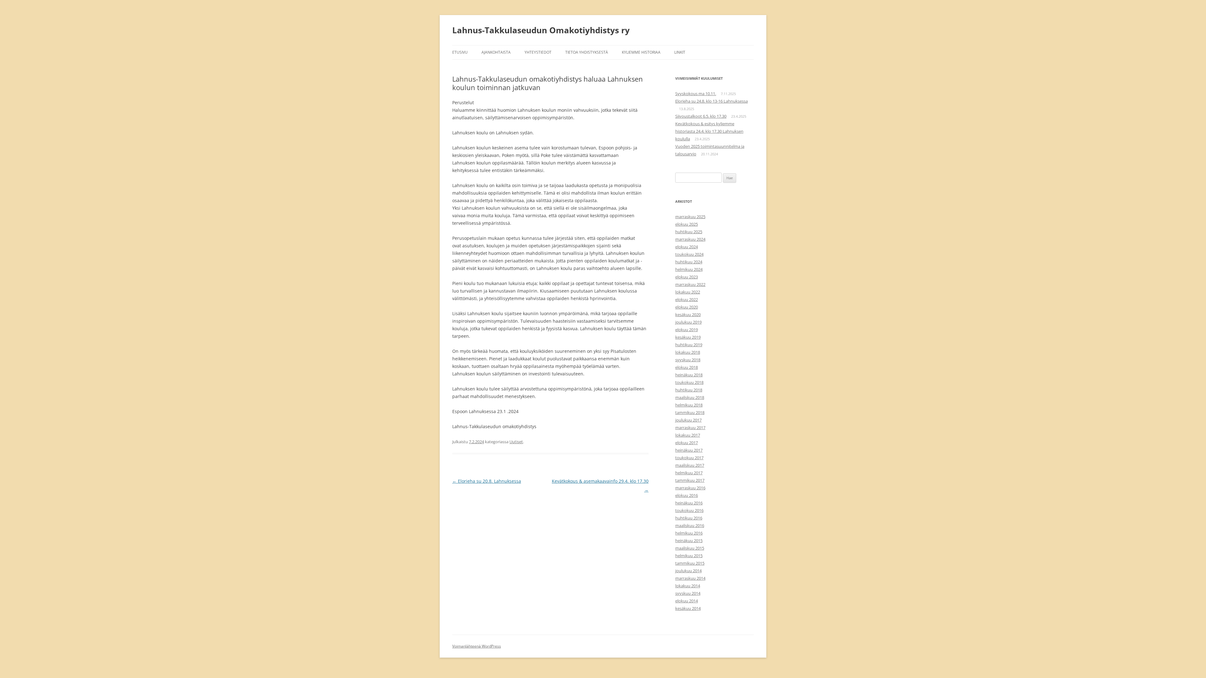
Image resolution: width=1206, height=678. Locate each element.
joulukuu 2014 (688, 570)
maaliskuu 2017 (689, 465)
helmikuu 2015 (689, 555)
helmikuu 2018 (689, 405)
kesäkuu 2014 (688, 608)
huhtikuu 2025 (688, 231)
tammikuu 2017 (689, 480)
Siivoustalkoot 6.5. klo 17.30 (700, 116)
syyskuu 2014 (687, 593)
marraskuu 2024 (690, 239)
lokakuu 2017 (687, 435)
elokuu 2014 (686, 601)
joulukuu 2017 (688, 420)
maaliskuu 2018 (689, 397)
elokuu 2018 (686, 367)
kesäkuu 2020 (688, 314)
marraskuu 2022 (690, 284)
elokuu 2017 (686, 442)
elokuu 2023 (686, 277)
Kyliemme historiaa (641, 52)
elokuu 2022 (686, 299)
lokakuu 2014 (687, 586)
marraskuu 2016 (690, 488)
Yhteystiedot (537, 52)
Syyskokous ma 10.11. (695, 93)
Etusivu (460, 52)
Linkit (679, 52)
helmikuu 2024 (689, 269)
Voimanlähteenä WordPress (476, 646)
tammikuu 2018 (689, 412)
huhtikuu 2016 (688, 518)
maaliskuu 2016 (689, 525)
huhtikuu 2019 (688, 344)
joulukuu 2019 (688, 322)
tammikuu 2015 (689, 563)
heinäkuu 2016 (689, 503)
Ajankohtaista (496, 52)
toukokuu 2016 (689, 510)
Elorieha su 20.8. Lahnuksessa (486, 481)
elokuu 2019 (686, 329)
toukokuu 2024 (689, 254)
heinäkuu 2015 (689, 540)
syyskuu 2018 (687, 360)
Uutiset (516, 441)
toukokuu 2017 (689, 457)
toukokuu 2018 (689, 382)
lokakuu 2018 (687, 352)
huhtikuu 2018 (688, 390)
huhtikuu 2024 (688, 262)
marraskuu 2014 (690, 578)
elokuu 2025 (686, 224)
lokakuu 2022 (687, 292)
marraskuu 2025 (690, 216)
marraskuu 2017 (690, 427)
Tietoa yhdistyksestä (586, 52)
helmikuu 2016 (689, 533)
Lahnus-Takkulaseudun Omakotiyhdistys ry (541, 30)
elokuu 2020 (686, 307)
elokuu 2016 (686, 495)
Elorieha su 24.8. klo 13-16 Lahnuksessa (711, 101)
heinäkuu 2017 (689, 450)
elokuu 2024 (686, 247)
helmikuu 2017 (689, 473)
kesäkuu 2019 (688, 337)
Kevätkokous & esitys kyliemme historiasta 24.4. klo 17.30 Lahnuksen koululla (709, 131)
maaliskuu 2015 (689, 548)
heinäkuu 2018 (689, 375)
